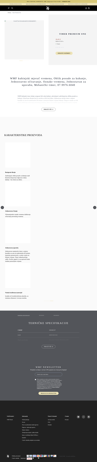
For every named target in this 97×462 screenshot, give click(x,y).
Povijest (66, 419)
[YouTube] (78, 416)
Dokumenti (56, 315)
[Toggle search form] (12, 8)
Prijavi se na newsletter (48, 393)
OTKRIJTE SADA (66, 1)
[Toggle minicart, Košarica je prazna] (89, 8)
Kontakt (50, 424)
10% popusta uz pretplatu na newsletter (77, 4)
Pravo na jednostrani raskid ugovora (30, 424)
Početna (9, 12)
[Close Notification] (96, 4)
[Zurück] (2, 207)
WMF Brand (10, 419)
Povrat (23, 422)
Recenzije (41, 315)
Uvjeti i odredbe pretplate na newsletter (31, 440)
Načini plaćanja (25, 419)
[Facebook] (88, 416)
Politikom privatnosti (40, 388)
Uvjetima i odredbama (55, 387)
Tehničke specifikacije (24, 315)
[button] (60, 47)
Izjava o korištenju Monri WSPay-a (30, 435)
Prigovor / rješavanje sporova (28, 427)
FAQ (49, 422)
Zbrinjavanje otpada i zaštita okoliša (30, 432)
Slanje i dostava (25, 430)
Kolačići (24, 437)
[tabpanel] (24, 39)
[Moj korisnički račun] (86, 8)
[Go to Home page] (47, 8)
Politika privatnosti (16, 456)
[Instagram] (83, 416)
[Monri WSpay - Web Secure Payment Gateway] (40, 459)
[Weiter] (94, 207)
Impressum (23, 458)
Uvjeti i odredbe (15, 458)
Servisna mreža (51, 419)
